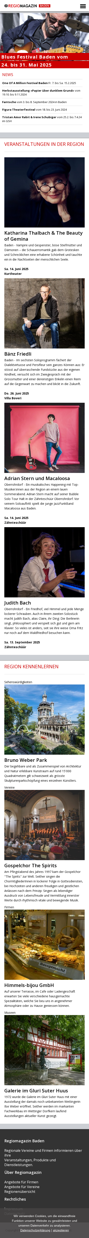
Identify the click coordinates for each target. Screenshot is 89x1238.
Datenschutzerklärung (35, 1230)
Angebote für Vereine (22, 1186)
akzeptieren (61, 1230)
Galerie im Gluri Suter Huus (36, 1090)
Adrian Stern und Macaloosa (37, 478)
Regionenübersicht (19, 1191)
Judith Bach (17, 602)
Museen (10, 1012)
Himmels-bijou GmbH (29, 985)
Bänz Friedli (17, 353)
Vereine (9, 787)
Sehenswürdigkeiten (18, 682)
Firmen (9, 907)
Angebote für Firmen (21, 1182)
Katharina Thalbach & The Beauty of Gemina (43, 235)
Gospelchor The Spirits (30, 865)
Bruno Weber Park (25, 760)
